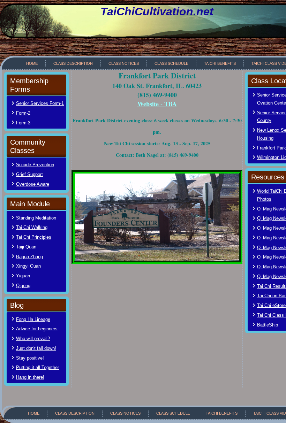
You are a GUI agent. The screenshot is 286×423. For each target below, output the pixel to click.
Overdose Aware (32, 184)
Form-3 (23, 122)
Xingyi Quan (28, 266)
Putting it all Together (37, 367)
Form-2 (23, 113)
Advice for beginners (37, 328)
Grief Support (29, 174)
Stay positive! (30, 358)
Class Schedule (171, 63)
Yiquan (23, 275)
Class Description (73, 63)
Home (32, 63)
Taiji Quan (26, 246)
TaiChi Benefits (220, 63)
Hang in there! (30, 377)
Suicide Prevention (35, 164)
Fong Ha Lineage (33, 319)
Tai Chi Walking (31, 227)
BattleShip (267, 325)
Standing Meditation (36, 218)
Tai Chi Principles (33, 237)
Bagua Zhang (29, 256)
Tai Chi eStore (271, 305)
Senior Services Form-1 (40, 103)
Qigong (23, 285)
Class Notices (123, 63)
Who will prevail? (33, 338)
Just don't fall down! (36, 348)
